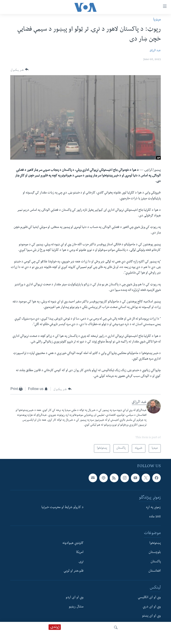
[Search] (115, 627)
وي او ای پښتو (151, 616)
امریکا (79, 553)
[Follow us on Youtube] (135, 478)
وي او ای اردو (74, 598)
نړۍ (80, 562)
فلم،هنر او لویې (73, 571)
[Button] (19, 69)
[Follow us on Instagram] (124, 478)
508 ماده (155, 517)
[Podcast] (103, 478)
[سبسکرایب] (93, 478)
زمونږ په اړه (153, 508)
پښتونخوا (155, 543)
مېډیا (157, 20)
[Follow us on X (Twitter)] (146, 478)
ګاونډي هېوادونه (72, 543)
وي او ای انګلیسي (149, 598)
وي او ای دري (152, 607)
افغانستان (154, 571)
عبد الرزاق (155, 50)
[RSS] (114, 478)
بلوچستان (155, 553)
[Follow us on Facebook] (156, 478)
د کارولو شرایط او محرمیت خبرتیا (62, 508)
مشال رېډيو (76, 607)
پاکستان (156, 562)
